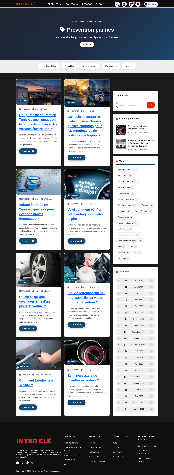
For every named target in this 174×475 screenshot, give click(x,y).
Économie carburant (126, 181)
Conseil (129, 66)
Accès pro (153, 4)
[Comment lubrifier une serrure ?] (38, 355)
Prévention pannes (126, 170)
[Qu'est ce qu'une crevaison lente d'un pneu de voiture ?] (38, 270)
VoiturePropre (124, 229)
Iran (136, 253)
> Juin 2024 (135, 396)
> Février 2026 (135, 319)
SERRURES (93, 443)
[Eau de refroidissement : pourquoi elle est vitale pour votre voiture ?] (87, 268)
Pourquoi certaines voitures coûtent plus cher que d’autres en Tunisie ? (141, 143)
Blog (99, 4)
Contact (117, 447)
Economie (147, 205)
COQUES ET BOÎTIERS (72, 455)
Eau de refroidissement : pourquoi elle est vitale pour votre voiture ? (86, 297)
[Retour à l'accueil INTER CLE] (25, 3)
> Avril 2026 (135, 306)
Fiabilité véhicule (125, 193)
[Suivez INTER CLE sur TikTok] (27, 463)
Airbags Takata (125, 217)
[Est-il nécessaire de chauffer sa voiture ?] (87, 353)
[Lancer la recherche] (151, 105)
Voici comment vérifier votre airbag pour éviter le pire (85, 214)
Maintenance (111, 66)
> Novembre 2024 (135, 377)
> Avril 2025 (135, 364)
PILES (66, 464)
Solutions (72, 4)
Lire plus (26, 151)
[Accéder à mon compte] (124, 4)
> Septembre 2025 (135, 345)
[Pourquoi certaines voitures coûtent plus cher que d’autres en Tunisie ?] (121, 144)
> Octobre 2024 (135, 383)
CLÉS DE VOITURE (71, 443)
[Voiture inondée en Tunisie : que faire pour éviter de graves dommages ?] (38, 182)
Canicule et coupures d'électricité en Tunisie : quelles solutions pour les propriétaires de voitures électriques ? (85, 126)
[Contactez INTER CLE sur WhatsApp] (32, 463)
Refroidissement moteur (128, 235)
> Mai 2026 (135, 300)
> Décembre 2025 (135, 332)
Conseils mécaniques (127, 199)
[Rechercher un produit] (117, 4)
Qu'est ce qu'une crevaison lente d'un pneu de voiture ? (34, 301)
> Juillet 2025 (135, 358)
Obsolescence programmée (129, 241)
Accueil (73, 22)
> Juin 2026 (135, 293)
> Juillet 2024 (135, 390)
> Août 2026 (135, 280)
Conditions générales (146, 446)
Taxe (121, 247)
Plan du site (118, 457)
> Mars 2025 (135, 370)
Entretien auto (124, 176)
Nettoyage (123, 259)
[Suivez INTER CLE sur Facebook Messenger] (17, 463)
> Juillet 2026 (135, 287)
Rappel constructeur (126, 223)
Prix (133, 247)
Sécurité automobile (126, 205)
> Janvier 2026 (135, 325)
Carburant (123, 253)
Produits (53, 4)
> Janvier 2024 (135, 409)
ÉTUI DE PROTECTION (97, 447)
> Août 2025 (135, 351)
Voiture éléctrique (143, 211)
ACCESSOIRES (94, 452)
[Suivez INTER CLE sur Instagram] (22, 463)
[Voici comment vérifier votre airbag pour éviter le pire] (87, 184)
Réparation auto (125, 187)
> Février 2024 (135, 403)
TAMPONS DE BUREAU (97, 461)
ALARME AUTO (70, 460)
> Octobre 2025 (135, 338)
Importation (123, 211)
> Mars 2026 (135, 312)
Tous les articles (49, 66)
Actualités (69, 66)
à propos (87, 4)
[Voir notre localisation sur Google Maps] (137, 4)
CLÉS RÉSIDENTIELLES (97, 457)
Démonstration (89, 66)
